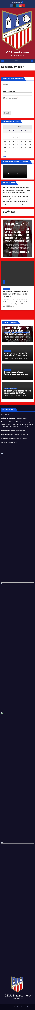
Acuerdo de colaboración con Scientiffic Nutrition (16, 354)
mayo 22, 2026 (9, 377)
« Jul (4, 156)
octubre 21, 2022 (9, 299)
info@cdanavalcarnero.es (18, 430)
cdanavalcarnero (22, 299)
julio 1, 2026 (9, 358)
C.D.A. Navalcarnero (17, 52)
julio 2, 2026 (9, 339)
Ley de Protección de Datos (9, 442)
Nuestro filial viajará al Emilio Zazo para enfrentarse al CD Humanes (15, 294)
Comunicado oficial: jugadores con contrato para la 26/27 (15, 374)
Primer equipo (21, 332)
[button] (29, 61)
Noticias (14, 332)
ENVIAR (6, 113)
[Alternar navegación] (16, 61)
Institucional (6, 288)
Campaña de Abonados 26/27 (15, 335)
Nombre (6, 84)
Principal (28, 332)
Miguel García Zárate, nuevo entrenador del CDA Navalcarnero (17, 393)
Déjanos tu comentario (10, 98)
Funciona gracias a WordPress (10, 1006)
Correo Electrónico (9, 91)
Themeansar (30, 1006)
